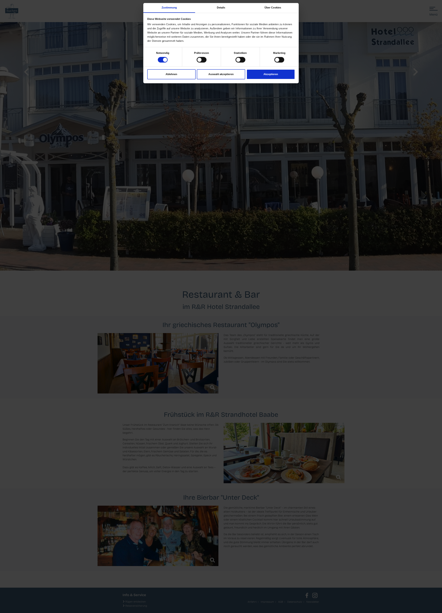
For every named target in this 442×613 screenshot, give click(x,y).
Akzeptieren (270, 74)
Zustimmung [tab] (169, 7)
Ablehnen (171, 74)
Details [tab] (221, 7)
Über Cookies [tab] (273, 7)
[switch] (201, 60)
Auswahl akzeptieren (221, 74)
